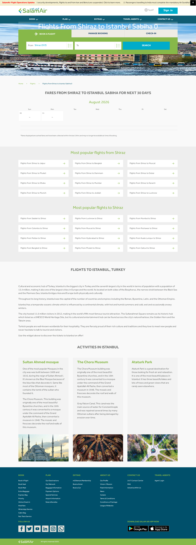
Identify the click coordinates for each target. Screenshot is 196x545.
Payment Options (52, 491)
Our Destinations (52, 481)
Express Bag (23, 495)
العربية (151, 10)
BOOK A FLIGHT (47, 34)
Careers (103, 495)
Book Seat (22, 484)
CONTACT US (164, 19)
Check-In (151, 34)
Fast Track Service (24, 517)
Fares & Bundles (51, 502)
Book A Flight (23, 481)
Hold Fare (21, 506)
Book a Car (77, 488)
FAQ (129, 484)
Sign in (168, 10)
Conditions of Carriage (108, 502)
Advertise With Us (134, 488)
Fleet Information (106, 488)
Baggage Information (54, 488)
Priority (21, 499)
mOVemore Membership (82, 481)
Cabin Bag (22, 513)
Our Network (50, 484)
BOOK (32, 19)
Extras (98, 19)
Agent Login (159, 481)
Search (146, 46)
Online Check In (24, 502)
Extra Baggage (23, 491)
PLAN (65, 19)
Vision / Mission (106, 484)
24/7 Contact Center (135, 481)
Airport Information (53, 499)
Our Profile (104, 481)
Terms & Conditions (107, 499)
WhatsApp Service (25, 509)
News (102, 491)
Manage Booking (98, 34)
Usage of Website (106, 506)
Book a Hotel (78, 484)
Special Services (52, 495)
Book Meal (22, 488)
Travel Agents (131, 19)
